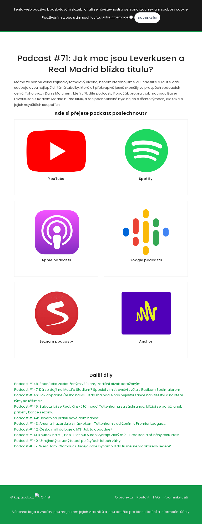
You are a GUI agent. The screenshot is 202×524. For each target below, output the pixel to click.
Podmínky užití (176, 497)
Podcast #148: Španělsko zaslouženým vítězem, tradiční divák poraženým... (78, 383)
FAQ (156, 497)
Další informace (115, 17)
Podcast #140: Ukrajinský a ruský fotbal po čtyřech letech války (67, 440)
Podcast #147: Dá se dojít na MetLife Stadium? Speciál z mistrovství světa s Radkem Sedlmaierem (97, 389)
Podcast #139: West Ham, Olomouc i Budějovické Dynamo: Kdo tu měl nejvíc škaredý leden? (92, 446)
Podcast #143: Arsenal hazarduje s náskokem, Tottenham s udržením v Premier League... (90, 423)
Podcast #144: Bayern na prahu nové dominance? (57, 418)
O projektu (124, 497)
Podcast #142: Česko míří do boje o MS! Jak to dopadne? (63, 429)
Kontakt (143, 497)
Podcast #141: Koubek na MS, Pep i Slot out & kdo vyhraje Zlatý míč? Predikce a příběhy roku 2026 (96, 434)
